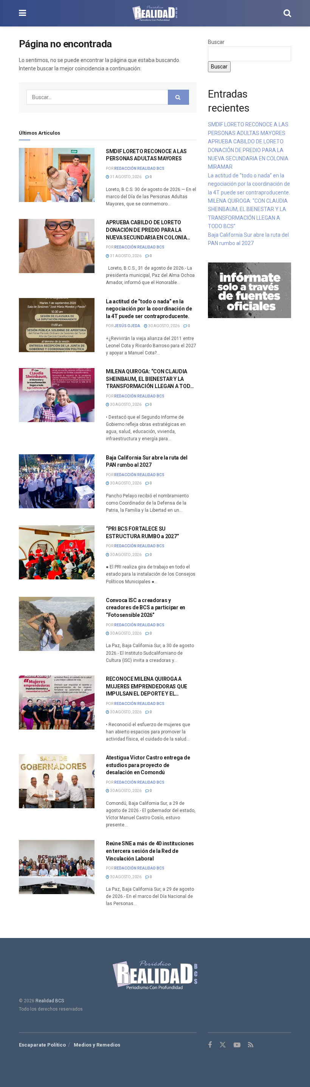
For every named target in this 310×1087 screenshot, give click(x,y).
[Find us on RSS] (250, 1045)
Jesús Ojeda (127, 326)
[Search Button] (287, 13)
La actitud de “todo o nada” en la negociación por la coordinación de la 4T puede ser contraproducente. (149, 308)
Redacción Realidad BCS (139, 168)
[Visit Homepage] (154, 13)
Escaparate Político (42, 1045)
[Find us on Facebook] (210, 1045)
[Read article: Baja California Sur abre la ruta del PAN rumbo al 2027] (57, 481)
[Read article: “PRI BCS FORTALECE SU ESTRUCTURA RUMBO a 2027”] (57, 552)
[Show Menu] (22, 13)
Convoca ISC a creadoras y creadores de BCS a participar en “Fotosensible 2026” (145, 607)
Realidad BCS (50, 1000)
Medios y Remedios (97, 1045)
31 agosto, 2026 (125, 177)
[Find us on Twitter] (222, 1045)
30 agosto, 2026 (163, 326)
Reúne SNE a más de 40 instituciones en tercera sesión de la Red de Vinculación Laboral (150, 850)
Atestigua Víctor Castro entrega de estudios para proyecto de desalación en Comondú (148, 765)
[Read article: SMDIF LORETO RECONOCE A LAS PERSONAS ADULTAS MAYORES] (57, 175)
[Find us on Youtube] (237, 1045)
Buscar (216, 42)
